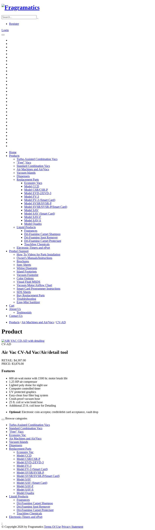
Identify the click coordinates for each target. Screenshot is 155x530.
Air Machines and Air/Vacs (33, 169)
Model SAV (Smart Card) (39, 213)
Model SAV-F (32, 217)
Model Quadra (33, 223)
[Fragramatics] (21, 7)
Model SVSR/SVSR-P (38, 203)
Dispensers (23, 176)
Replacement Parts (28, 179)
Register (14, 23)
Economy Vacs (33, 183)
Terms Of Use (52, 526)
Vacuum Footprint (27, 275)
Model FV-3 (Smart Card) (39, 200)
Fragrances (30, 230)
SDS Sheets (24, 292)
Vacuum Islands (26, 172)
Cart (11, 305)
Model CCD (31, 186)
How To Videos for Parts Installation (38, 254)
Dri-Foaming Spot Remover (41, 237)
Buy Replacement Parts (31, 295)
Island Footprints (27, 271)
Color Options (25, 278)
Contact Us (15, 315)
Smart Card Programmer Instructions (38, 288)
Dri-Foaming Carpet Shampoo (42, 234)
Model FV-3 (31, 196)
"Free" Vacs (24, 162)
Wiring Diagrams (27, 268)
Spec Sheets (24, 264)
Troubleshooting (26, 298)
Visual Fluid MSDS (28, 281)
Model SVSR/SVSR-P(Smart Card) (45, 206)
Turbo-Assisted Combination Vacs (37, 159)
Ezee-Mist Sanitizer (28, 302)
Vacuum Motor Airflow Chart (34, 285)
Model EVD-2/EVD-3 (37, 193)
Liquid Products (26, 227)
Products (14, 155)
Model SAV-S (32, 220)
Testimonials (24, 312)
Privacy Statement (72, 526)
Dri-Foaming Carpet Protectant (42, 240)
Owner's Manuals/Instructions (34, 258)
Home (12, 152)
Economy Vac (17, 435)
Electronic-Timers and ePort (33, 247)
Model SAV (31, 210)
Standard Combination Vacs (33, 166)
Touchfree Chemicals (37, 244)
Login (5, 30)
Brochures (23, 261)
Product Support (19, 251)
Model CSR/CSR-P (36, 189)
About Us (15, 309)
